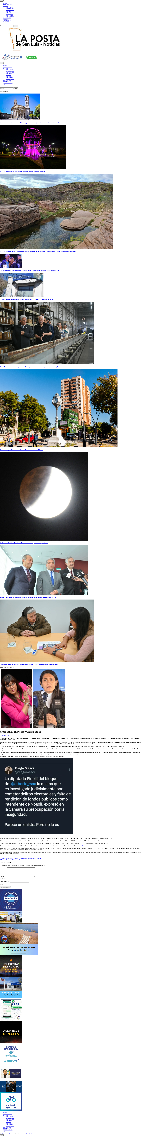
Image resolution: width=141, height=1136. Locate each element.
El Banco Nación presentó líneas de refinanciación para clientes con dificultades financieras (27, 299)
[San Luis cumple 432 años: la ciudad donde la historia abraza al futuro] (59, 447)
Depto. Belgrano (10, 8)
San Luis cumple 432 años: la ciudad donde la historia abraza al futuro (21, 450)
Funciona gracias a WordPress (7, 1133)
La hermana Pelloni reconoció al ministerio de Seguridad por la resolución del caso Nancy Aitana (29, 664)
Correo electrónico (4, 881)
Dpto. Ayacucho (9, 7)
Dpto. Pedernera (9, 14)
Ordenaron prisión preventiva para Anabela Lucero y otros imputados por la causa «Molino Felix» (30, 270)
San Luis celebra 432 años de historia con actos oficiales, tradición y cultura (22, 171)
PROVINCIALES (7, 4)
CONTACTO (6, 22)
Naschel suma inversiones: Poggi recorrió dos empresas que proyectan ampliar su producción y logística (31, 366)
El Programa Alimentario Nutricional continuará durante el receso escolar (17, 859)
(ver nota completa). (80, 845)
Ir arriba (2, 1135)
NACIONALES (7, 18)
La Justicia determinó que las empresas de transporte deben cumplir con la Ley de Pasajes (20, 858)
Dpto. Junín (8, 12)
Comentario (3, 876)
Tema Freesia (29, 1133)
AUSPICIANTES (7, 19)
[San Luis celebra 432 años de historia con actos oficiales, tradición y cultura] (33, 168)
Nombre (2, 879)
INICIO (5, 3)
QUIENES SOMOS (7, 20)
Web (1, 884)
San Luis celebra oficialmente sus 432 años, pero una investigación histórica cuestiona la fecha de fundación (32, 123)
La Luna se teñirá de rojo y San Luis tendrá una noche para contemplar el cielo (24, 543)
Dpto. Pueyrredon (10, 16)
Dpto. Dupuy (9, 11)
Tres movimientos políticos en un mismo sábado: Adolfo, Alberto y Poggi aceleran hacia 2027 (28, 597)
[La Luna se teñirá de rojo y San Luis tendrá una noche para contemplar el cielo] (44, 540)
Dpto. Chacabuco (10, 10)
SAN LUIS (5, 6)
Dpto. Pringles (9, 15)
